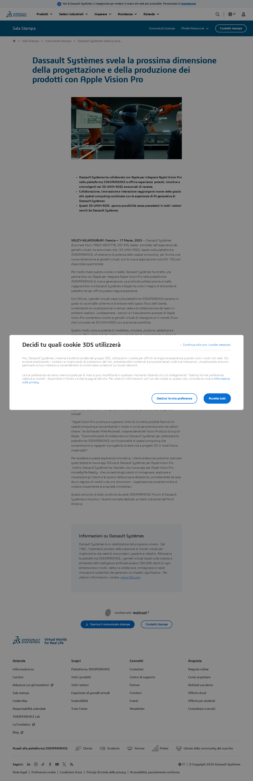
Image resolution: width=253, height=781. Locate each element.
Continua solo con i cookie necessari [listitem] (207, 344)
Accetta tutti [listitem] (217, 398)
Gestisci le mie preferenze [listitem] (174, 398)
